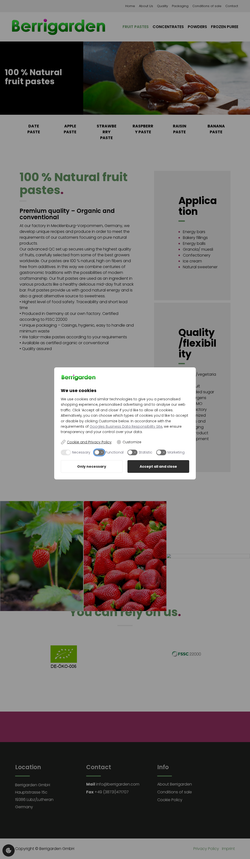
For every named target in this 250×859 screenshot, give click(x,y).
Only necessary (91, 466)
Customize (132, 442)
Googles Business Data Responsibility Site (126, 426)
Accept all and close (158, 466)
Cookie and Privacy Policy (89, 442)
